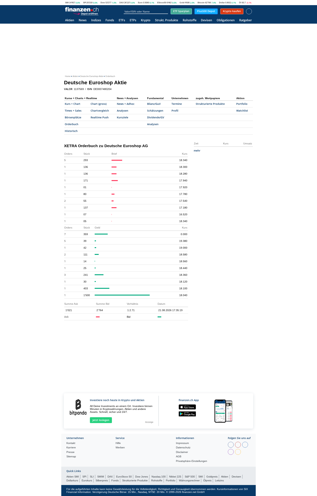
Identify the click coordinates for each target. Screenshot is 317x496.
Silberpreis (102, 480)
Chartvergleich (100, 110)
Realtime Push (100, 117)
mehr (197, 150)
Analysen (122, 110)
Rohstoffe (189, 20)
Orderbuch (71, 124)
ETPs (133, 20)
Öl (240, 2)
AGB (178, 456)
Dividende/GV (155, 117)
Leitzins (219, 480)
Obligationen (226, 20)
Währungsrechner (189, 480)
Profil (175, 110)
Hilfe (118, 443)
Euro (140, 2)
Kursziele (122, 117)
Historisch (71, 131)
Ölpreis (207, 480)
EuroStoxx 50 (124, 476)
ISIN (89, 89)
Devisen (206, 20)
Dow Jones (141, 476)
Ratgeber (245, 20)
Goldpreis (212, 476)
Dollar (222, 2)
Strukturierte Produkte (210, 104)
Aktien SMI (72, 476)
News (83, 20)
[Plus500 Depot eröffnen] (86, 14)
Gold (182, 2)
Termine (177, 104)
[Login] (249, 11)
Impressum (182, 443)
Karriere (71, 447)
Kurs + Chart (72, 104)
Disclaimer (182, 452)
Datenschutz (183, 447)
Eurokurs (87, 480)
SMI (67, 2)
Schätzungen (155, 110)
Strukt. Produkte (166, 20)
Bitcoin (201, 2)
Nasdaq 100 (159, 476)
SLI (92, 476)
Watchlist (242, 110)
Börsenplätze (73, 117)
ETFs (122, 20)
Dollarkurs (72, 480)
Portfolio (241, 104)
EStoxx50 (161, 2)
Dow (103, 2)
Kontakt (70, 443)
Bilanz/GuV (154, 104)
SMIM (100, 476)
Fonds (109, 20)
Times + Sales (73, 110)
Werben (120, 447)
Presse (70, 452)
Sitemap (71, 456)
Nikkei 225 (175, 476)
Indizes (96, 20)
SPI (84, 2)
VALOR (68, 89)
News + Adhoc (125, 104)
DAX (121, 2)
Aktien (69, 20)
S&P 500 (190, 476)
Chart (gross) (99, 104)
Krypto (145, 20)
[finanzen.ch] (82, 9)
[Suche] (166, 11)
